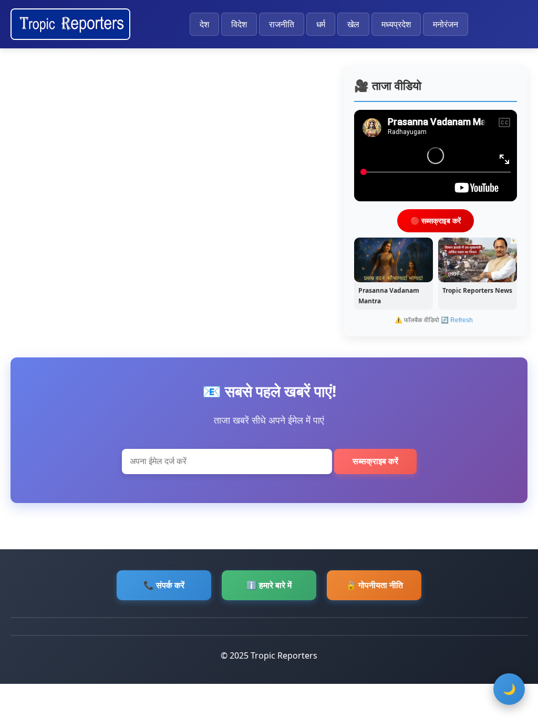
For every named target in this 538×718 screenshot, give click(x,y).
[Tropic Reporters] (70, 24)
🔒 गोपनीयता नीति (374, 585)
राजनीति (281, 24)
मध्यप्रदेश (396, 24)
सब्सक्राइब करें (375, 461)
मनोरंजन (445, 24)
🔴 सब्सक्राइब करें (435, 220)
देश (204, 24)
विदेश (239, 24)
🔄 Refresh (457, 320)
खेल (353, 24)
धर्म (320, 24)
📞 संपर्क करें (163, 585)
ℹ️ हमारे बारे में (269, 585)
